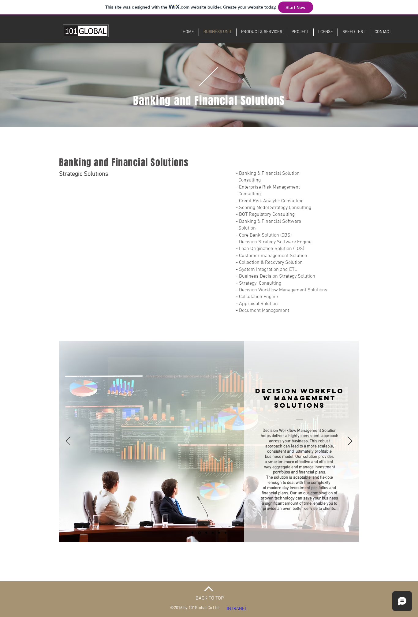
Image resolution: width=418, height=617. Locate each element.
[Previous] (68, 441)
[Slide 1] (192, 533)
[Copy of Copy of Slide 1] (219, 533)
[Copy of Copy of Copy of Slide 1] (225, 533)
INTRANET (237, 608)
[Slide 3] (213, 533)
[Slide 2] (206, 533)
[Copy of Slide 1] (199, 532)
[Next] (350, 441)
